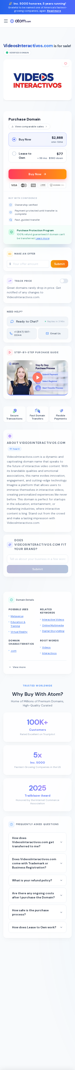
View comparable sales (29, 126)
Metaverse (17, 616)
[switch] (64, 281)
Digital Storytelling (53, 631)
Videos (46, 647)
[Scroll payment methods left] (11, 185)
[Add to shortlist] (65, 63)
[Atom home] (20, 21)
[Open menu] (6, 21)
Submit (59, 264)
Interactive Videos (53, 619)
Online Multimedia (53, 625)
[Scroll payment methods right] (63, 185)
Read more (54, 10)
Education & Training (18, 624)
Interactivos (49, 653)
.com (13, 650)
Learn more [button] (42, 238)
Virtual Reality (19, 631)
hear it (16, 449)
